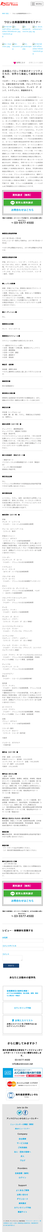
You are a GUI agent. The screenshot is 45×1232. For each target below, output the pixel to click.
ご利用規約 (22, 1147)
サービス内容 (22, 1143)
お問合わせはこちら (22, 210)
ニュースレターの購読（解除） (22, 1124)
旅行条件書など (10, 1225)
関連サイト (22, 1212)
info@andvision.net (22, 1064)
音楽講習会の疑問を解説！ (22, 993)
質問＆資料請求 (24, 202)
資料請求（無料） (22, 195)
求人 (22, 1156)
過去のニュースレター (22, 1128)
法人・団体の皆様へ (22, 1152)
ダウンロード (22, 1199)
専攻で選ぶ (5, 13)
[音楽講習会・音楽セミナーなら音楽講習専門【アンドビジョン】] (9, 4)
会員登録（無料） (22, 1173)
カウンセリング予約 (22, 1008)
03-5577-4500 (22, 1060)
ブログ (22, 1160)
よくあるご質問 (22, 1190)
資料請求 (22, 1203)
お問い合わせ (22, 1195)
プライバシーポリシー (32, 1220)
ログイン (22, 1177)
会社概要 (22, 1139)
